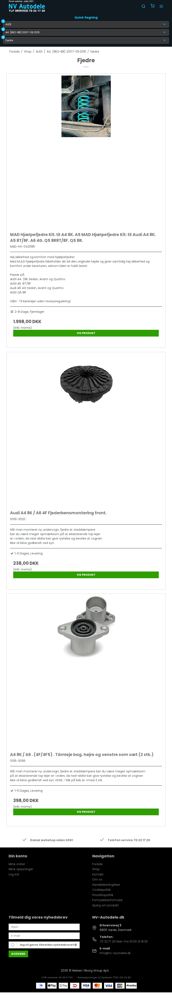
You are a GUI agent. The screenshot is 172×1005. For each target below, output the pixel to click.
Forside (97, 864)
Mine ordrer (17, 864)
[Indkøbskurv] (152, 6)
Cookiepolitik (101, 890)
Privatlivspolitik (102, 895)
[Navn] (44, 927)
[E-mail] (44, 935)
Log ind (14, 874)
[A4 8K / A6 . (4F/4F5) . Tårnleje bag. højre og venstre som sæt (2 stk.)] (86, 672)
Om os (97, 879)
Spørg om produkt (105, 905)
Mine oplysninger (21, 869)
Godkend (18, 954)
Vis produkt (86, 333)
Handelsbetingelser (106, 885)
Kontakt (98, 874)
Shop (96, 869)
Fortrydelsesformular (107, 900)
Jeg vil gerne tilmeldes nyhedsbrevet (47, 945)
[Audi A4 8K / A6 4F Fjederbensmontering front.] (86, 430)
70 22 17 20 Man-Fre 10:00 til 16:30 (124, 941)
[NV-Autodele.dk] (27, 6)
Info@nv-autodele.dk (115, 953)
